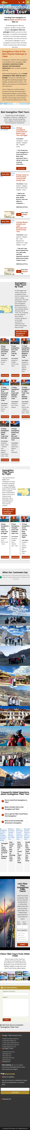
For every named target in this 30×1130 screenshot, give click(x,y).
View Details (21, 168)
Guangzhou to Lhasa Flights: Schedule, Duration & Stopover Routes (4, 851)
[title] (27, 2)
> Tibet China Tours (6, 1055)
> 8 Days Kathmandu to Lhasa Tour (10, 1044)
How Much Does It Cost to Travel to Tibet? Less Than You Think (19, 852)
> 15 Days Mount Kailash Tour (9, 1040)
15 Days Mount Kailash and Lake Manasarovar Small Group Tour (22, 226)
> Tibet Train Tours (6, 1059)
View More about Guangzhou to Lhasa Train (21, 333)
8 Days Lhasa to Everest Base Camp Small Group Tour (22, 177)
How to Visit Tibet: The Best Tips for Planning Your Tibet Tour (12, 851)
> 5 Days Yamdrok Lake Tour (9, 1046)
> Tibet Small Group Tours (8, 1051)
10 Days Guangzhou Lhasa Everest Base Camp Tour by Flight (21, 131)
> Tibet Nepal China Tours (8, 1057)
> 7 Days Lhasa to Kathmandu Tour (10, 1042)
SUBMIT (22, 944)
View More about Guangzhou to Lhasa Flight (8, 511)
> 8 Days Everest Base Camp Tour (10, 1038)
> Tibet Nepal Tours (6, 1053)
